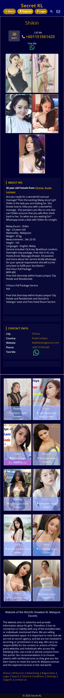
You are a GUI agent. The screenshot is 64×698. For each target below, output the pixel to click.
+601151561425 (40, 36)
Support (7, 679)
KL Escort (11, 307)
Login (42, 11)
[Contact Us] (58, 11)
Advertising (32, 673)
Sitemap (51, 676)
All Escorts (18, 673)
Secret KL (32, 5)
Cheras (39, 188)
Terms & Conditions (33, 676)
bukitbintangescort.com (45, 342)
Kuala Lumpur (40, 338)
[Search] (51, 11)
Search (15, 676)
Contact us (21, 679)
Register (27, 11)
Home (6, 673)
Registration (48, 673)
